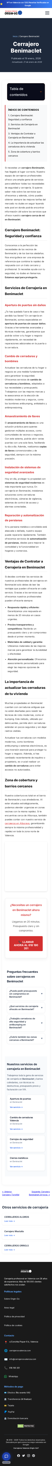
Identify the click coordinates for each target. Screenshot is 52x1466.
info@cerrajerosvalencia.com (22, 1359)
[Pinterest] (33, 1456)
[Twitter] (23, 1456)
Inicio (15, 36)
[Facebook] (18, 1456)
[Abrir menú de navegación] (47, 13)
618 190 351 (14, 1368)
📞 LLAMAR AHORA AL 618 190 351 (26, 945)
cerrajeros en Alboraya (17, 823)
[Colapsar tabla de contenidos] (41, 91)
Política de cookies (13, 1325)
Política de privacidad (14, 1316)
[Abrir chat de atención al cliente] (6, 1456)
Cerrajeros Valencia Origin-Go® (26, 1448)
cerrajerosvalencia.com (20, 1350)
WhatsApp (13, 1376)
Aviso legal (9, 1307)
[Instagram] (28, 1456)
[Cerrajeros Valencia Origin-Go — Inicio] (14, 13)
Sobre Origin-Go (12, 1298)
